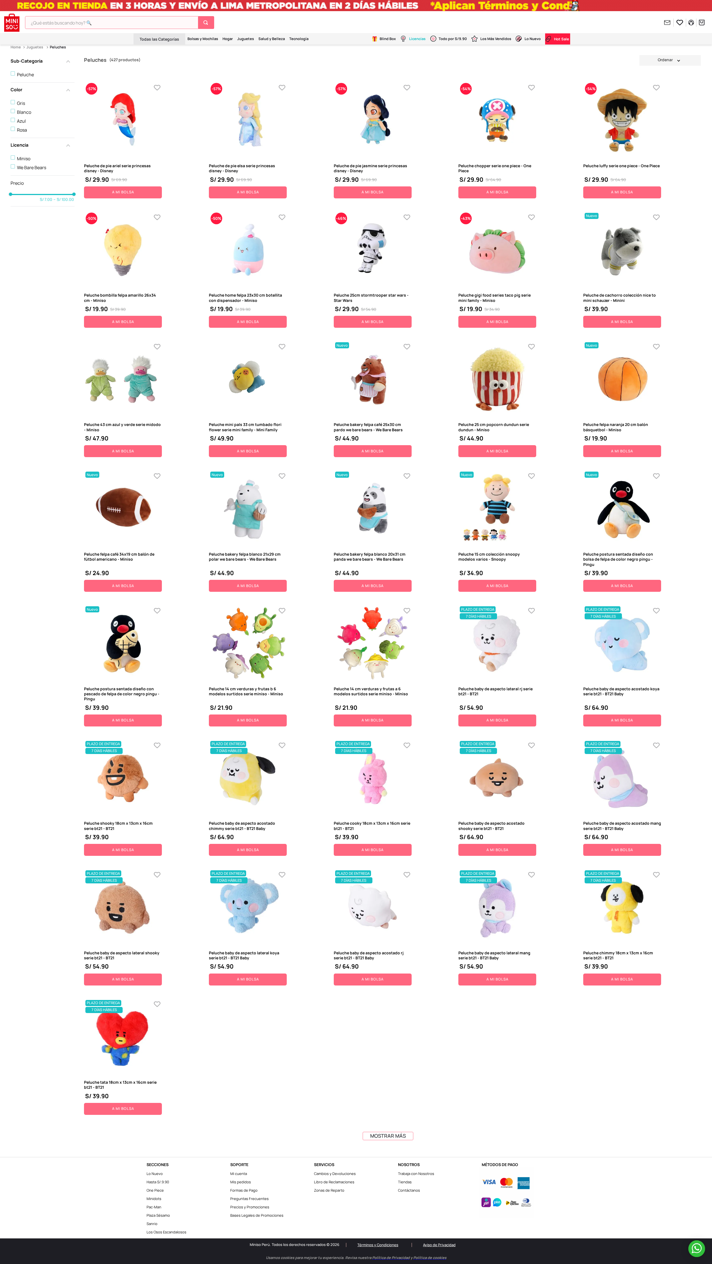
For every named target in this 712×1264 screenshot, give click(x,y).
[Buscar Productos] (206, 22)
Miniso (23, 159)
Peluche (25, 75)
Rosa (22, 130)
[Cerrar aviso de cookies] (530, 1249)
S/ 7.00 (46, 199)
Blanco (24, 112)
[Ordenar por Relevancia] (670, 60)
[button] (43, 61)
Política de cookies (407, 1253)
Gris (21, 103)
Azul (21, 121)
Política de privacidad (368, 1253)
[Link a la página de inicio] (16, 47)
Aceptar (448, 1253)
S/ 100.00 (63, 199)
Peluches (58, 47)
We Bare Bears (31, 167)
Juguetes (34, 47)
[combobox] (119, 22)
